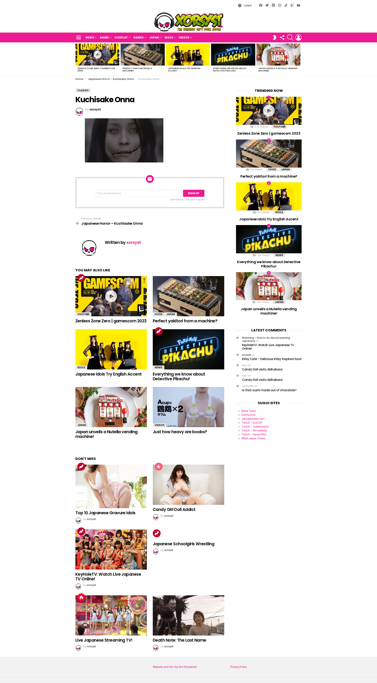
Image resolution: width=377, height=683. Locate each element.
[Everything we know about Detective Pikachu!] (233, 55)
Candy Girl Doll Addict (174, 509)
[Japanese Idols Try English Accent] (188, 55)
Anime (104, 37)
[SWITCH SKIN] (274, 37)
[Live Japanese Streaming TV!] (111, 615)
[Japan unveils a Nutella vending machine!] (278, 55)
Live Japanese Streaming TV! (104, 640)
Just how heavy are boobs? (180, 432)
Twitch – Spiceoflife (254, 434)
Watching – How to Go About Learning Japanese (266, 339)
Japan (154, 37)
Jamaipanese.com (253, 418)
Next (300, 58)
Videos (184, 37)
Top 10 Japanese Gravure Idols (105, 513)
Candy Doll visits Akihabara (262, 369)
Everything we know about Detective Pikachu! (230, 69)
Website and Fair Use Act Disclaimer (175, 666)
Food (158, 314)
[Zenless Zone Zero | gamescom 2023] (97, 55)
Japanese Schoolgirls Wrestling (183, 544)
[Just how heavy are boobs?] (188, 407)
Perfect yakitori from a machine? (137, 69)
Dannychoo (248, 414)
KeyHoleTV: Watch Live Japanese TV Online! (108, 576)
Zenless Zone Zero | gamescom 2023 (96, 69)
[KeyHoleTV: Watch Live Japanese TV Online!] (111, 549)
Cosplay (121, 37)
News (90, 37)
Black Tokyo (249, 410)
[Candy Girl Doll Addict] (188, 485)
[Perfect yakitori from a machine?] (143, 55)
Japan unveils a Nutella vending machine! (277, 69)
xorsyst (246, 355)
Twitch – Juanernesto (255, 426)
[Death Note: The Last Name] (188, 615)
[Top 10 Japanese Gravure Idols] (111, 486)
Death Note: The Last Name (179, 640)
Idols (169, 37)
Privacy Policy (238, 666)
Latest (247, 5)
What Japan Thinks (253, 438)
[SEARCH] (290, 37)
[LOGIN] (298, 37)
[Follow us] (282, 37)
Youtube (83, 314)
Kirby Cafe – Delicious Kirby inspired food (271, 359)
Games (138, 37)
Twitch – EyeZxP (252, 422)
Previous (77, 58)
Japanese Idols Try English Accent (184, 69)
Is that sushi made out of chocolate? (269, 390)
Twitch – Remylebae (254, 430)
